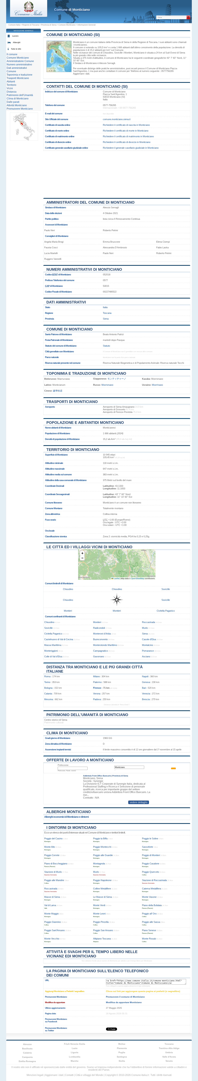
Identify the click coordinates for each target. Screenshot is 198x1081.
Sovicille (118, 52)
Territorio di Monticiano (72, 449)
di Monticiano (72, 10)
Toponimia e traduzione (19, 74)
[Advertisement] (116, 173)
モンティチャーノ (117, 378)
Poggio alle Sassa (151, 922)
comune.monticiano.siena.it (116, 119)
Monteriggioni (51, 650)
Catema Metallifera (151, 888)
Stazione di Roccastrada (154, 880)
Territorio (11, 85)
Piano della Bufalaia (152, 905)
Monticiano (78, 42)
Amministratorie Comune (20, 61)
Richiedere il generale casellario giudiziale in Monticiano (131, 147)
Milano (96, 676)
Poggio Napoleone (102, 880)
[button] (82, 553)
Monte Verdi (99, 905)
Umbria (169, 1052)
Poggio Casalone (150, 863)
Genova (146, 682)
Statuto (106, 345)
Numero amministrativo (19, 64)
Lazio (74, 1048)
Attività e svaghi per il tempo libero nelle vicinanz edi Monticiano (92, 954)
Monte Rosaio (149, 938)
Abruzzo (27, 1044)
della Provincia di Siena (117, 42)
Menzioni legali (35, 1075)
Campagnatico (100, 650)
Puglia (121, 1052)
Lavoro (15, 36)
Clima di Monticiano (67, 733)
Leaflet (116, 578)
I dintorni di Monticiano (71, 827)
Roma (47, 676)
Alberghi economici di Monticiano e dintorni (66, 817)
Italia (105, 307)
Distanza (11, 91)
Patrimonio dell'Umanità (20, 95)
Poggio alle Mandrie (54, 880)
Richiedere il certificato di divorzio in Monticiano (126, 142)
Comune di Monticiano (69, 329)
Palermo (97, 682)
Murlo (145, 628)
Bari (144, 688)
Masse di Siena (52, 897)
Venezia (146, 693)
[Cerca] (188, 17)
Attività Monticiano (17, 105)
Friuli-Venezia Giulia (74, 1044)
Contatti (69, 1075)
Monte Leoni (99, 913)
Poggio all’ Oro (149, 913)
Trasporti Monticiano (18, 78)
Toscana (107, 313)
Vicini (10, 88)
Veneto (169, 1061)
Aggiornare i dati (81, 73)
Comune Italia (14, 25)
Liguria (74, 1052)
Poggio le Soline (150, 838)
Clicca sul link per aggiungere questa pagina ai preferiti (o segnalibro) (143, 991)
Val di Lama (50, 905)
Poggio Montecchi (102, 847)
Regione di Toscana (30, 25)
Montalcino (147, 645)
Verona (96, 693)
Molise (121, 1044)
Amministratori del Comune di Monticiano (90, 202)
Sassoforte (147, 847)
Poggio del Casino (53, 838)
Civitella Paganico (166, 610)
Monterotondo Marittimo (105, 645)
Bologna (48, 688)
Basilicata (27, 1048)
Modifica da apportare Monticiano (124, 1002)
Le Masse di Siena (102, 897)
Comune (11, 71)
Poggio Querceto (150, 872)
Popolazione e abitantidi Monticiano (85, 422)
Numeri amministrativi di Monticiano (84, 269)
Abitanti (11, 81)
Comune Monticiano (66, 25)
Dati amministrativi (66, 302)
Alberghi (16, 42)
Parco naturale (52, 357)
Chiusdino (108, 52)
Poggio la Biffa (100, 838)
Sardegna (122, 1057)
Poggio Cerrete (51, 855)
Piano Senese (149, 930)
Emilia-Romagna (27, 1061)
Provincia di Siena (48, 25)
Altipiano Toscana (102, 938)
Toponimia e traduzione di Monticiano (86, 373)
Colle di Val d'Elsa (53, 656)
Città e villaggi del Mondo (89, 1075)
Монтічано (157, 385)
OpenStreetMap (137, 578)
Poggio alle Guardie (103, 855)
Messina (48, 699)
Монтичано (107, 385)
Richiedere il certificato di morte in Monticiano (125, 130)
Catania (48, 693)
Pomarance (148, 650)
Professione (63, 765)
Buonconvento (100, 639)
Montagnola (99, 863)
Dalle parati (13, 102)
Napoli (145, 676)
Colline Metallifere (102, 888)
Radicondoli (99, 628)
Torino (47, 682)
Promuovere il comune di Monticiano (125, 997)
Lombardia (74, 1057)
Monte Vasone (149, 897)
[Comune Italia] (28, 16)
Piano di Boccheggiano (55, 863)
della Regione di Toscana (144, 42)
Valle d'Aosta (169, 1057)
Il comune (12, 54)
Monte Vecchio (51, 938)
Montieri (128, 52)
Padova (97, 699)
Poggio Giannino (52, 922)
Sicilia (122, 1061)
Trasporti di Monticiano (72, 402)
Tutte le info (16, 49)
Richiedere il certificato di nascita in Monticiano (126, 125)
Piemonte (122, 1048)
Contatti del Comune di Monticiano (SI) (87, 86)
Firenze (97, 688)
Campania (27, 1057)
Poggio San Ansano (103, 930)
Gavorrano (98, 656)
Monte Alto (49, 847)
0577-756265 (109, 105)
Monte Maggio (51, 913)
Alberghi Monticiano (68, 812)
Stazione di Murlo (53, 872)
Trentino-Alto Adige (169, 1048)
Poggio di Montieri (151, 855)
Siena (182, 52)
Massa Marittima (52, 645)
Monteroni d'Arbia (102, 633)
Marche (74, 1061)
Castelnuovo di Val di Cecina (58, 639)
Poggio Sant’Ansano (54, 930)
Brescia (146, 699)
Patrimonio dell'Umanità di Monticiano (87, 715)
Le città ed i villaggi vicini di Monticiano (89, 547)
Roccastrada (148, 622)
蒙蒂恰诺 (57, 390)
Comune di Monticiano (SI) (73, 35)
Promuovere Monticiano (20, 108)
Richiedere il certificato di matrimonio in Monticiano (128, 136)
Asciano (146, 656)
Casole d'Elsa (149, 639)
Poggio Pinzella (101, 922)
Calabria (27, 1052)
